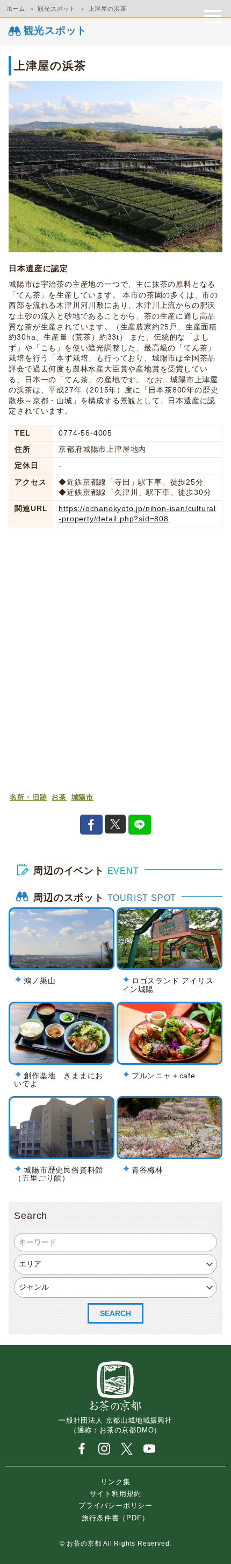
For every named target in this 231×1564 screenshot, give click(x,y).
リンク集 (115, 1481)
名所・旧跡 (28, 797)
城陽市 (82, 797)
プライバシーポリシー (115, 1505)
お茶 (59, 797)
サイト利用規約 (116, 1494)
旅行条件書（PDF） (115, 1517)
